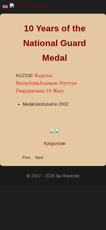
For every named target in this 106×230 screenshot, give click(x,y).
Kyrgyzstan (55, 143)
